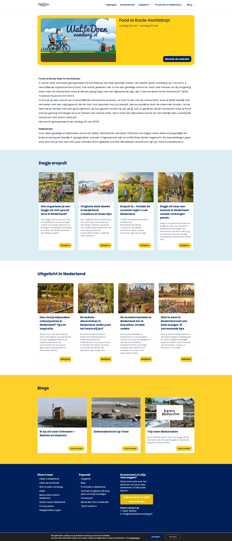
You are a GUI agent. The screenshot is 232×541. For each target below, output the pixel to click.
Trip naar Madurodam (162, 431)
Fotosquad (87, 498)
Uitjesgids (111, 5)
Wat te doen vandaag (51, 486)
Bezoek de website (177, 59)
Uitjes (42, 491)
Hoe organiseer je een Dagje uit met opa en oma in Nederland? (55, 210)
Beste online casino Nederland (49, 496)
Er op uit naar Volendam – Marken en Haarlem (57, 433)
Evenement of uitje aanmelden (137, 499)
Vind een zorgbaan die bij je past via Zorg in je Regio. (95, 492)
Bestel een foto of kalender (95, 502)
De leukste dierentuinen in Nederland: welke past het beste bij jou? (95, 322)
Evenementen (127, 5)
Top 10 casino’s (89, 506)
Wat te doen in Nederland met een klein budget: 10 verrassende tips (174, 322)
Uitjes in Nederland (49, 478)
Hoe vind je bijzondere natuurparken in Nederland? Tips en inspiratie (55, 322)
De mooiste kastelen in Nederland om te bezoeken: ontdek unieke (135, 322)
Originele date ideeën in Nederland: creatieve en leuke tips (96, 210)
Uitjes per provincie (49, 482)
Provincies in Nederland (168, 5)
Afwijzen (173, 536)
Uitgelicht (143, 5)
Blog (189, 5)
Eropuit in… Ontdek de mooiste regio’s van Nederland (135, 210)
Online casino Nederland (52, 502)
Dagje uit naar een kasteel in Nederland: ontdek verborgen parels (174, 212)
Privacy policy (46, 506)
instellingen (134, 538)
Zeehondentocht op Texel (111, 431)
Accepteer (155, 536)
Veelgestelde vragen (50, 510)
